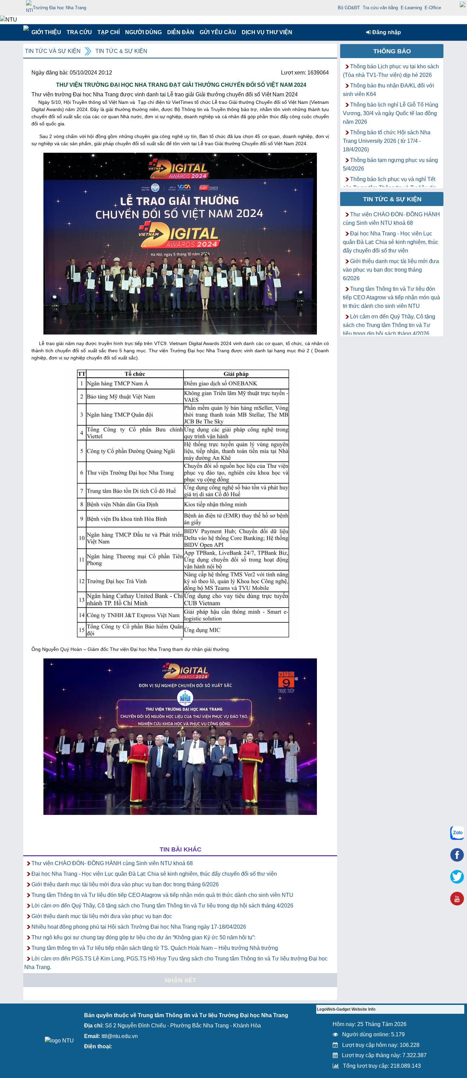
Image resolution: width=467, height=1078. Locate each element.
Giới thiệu (46, 32)
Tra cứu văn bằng (380, 7)
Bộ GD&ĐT (349, 7)
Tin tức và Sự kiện (53, 51)
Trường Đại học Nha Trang (59, 7)
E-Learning (411, 7)
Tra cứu (79, 32)
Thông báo (392, 51)
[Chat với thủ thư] (457, 833)
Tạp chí (108, 32)
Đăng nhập (386, 32)
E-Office (433, 7)
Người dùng (142, 32)
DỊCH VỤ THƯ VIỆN (266, 32)
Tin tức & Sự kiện (121, 51)
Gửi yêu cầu (218, 32)
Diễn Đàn (180, 32)
